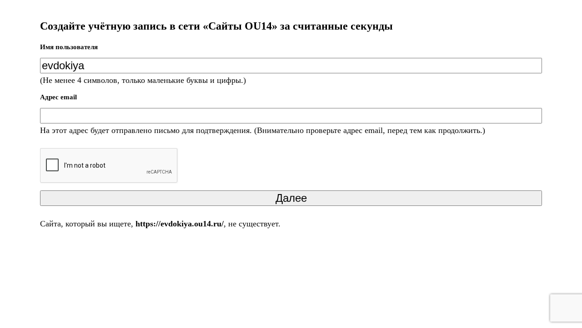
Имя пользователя (69, 47)
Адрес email (58, 97)
